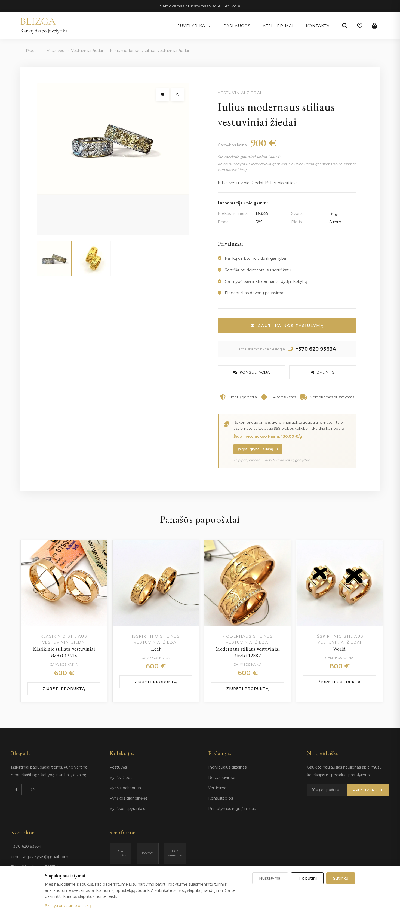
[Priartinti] (162, 94)
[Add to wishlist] (97, 549)
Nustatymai (270, 878)
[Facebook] (16, 789)
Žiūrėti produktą (64, 688)
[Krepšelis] (374, 26)
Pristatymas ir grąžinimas (232, 808)
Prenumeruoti (368, 790)
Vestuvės (55, 50)
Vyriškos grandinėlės (128, 798)
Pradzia (33, 50)
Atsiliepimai (278, 25)
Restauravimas (222, 777)
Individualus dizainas (227, 767)
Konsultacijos (220, 798)
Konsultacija (255, 372)
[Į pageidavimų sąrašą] (177, 94)
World (339, 649)
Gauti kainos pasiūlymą (291, 325)
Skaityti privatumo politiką (68, 905)
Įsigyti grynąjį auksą (255, 449)
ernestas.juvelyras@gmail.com (39, 856)
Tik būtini (307, 878)
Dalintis (325, 372)
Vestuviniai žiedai (87, 50)
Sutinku (340, 878)
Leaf (156, 649)
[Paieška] (344, 26)
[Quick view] (97, 563)
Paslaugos (237, 25)
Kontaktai (318, 25)
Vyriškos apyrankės (127, 808)
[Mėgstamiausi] (359, 26)
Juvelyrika (192, 25)
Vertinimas (218, 787)
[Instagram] (32, 789)
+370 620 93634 (316, 349)
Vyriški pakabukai (126, 787)
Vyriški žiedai (121, 777)
